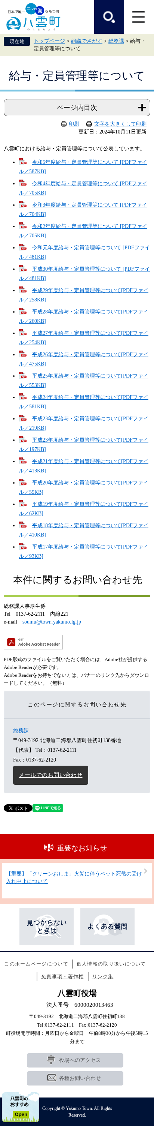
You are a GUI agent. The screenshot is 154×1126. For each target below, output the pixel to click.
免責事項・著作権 (62, 976)
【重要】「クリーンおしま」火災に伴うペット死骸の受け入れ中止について (74, 877)
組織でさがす (86, 41)
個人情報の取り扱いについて (111, 964)
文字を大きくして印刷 (120, 124)
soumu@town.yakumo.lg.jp (51, 622)
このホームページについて (36, 964)
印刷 (74, 124)
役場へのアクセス (80, 1060)
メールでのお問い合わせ (51, 775)
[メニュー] (139, 17)
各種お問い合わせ (80, 1078)
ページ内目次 (77, 107)
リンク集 (103, 976)
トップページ (49, 41)
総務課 (116, 41)
